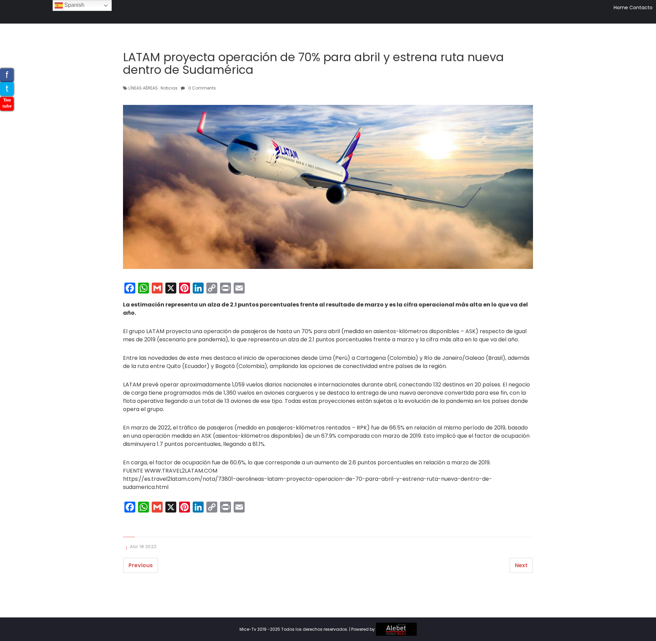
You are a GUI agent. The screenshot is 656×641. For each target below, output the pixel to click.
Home (621, 7)
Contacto (641, 7)
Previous (140, 565)
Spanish (73, 5)
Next (521, 565)
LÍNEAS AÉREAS (143, 88)
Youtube (7, 103)
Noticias (169, 88)
